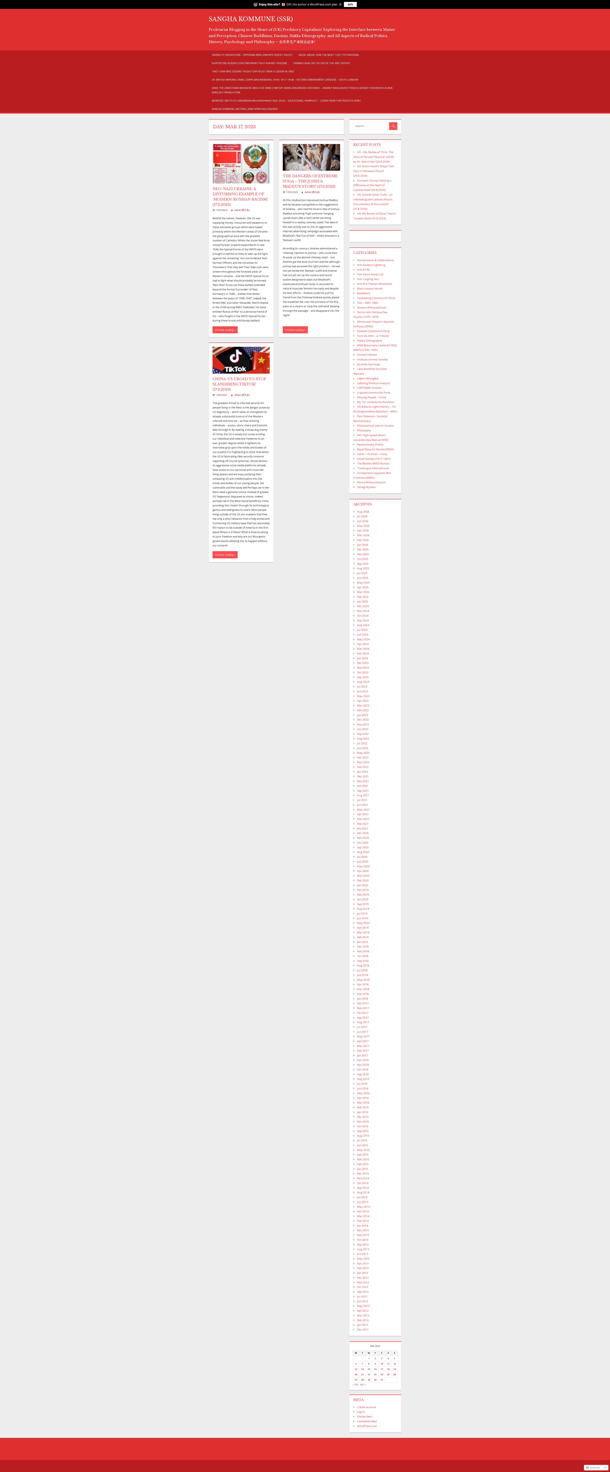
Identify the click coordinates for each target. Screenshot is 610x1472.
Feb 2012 (363, 1320)
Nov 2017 (363, 1008)
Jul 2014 (362, 1197)
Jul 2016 (362, 1083)
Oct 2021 (362, 786)
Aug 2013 (363, 1249)
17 (381, 1369)
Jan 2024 (362, 658)
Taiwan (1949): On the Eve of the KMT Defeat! (321, 63)
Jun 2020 (362, 861)
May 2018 (363, 980)
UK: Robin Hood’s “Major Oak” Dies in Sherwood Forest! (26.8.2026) (374, 171)
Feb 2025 (363, 597)
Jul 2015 (362, 1140)
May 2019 (363, 923)
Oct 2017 (362, 1013)
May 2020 (363, 866)
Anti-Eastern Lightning (371, 265)
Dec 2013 (363, 1230)
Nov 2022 (363, 724)
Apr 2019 (363, 927)
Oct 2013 (362, 1240)
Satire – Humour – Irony (372, 454)
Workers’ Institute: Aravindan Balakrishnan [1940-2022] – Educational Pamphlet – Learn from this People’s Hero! (286, 101)
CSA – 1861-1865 (367, 303)
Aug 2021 (363, 795)
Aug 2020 (363, 852)
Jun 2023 (362, 691)
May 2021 (363, 809)
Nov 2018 (363, 951)
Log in (361, 1412)
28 (362, 1379)
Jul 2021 (362, 800)
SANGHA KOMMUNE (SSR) (251, 19)
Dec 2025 (363, 549)
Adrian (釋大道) (242, 210)
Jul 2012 (362, 1296)
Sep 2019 (363, 904)
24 (381, 1374)
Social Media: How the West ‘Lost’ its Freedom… (329, 55)
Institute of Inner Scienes (372, 359)
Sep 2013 (363, 1244)
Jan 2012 (362, 1325)
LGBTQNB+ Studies (369, 388)
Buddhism (363, 293)
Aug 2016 (363, 1079)
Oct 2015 (362, 1126)
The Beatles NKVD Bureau (373, 463)
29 (369, 1379)
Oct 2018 (362, 956)
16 (375, 1369)
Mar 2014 (363, 1216)
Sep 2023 (363, 677)
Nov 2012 (363, 1282)
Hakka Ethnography (369, 340)
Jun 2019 (362, 918)
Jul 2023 (362, 686)
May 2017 (363, 1036)
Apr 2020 (363, 871)
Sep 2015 (363, 1131)
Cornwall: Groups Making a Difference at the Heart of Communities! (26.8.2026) (372, 185)
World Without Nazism (371, 482)
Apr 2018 (363, 984)
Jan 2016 (362, 1112)
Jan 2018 (362, 998)
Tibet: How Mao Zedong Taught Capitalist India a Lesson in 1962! (253, 71)
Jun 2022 (362, 748)
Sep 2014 (363, 1188)
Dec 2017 (363, 1003)
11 (388, 1363)
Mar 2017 (363, 1046)
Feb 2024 (363, 653)
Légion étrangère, (368, 378)
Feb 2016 (363, 1107)
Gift (350, 4)
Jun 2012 (362, 1301)
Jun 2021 (362, 805)
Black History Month (370, 288)
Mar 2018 (363, 989)
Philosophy (364, 430)
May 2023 (363, 696)
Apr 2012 (363, 1310)
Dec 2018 (363, 946)
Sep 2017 (363, 1017)
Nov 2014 (363, 1178)
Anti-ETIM (363, 269)
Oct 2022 (362, 729)
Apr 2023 (363, 700)
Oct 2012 (362, 1287)
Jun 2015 (362, 1145)
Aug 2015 (363, 1135)
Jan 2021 (362, 828)
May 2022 (363, 753)
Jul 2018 (362, 970)
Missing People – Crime (371, 397)
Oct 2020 (362, 842)
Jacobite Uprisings (368, 364)
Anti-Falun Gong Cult (370, 274)
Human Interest (367, 354)
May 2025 (363, 582)
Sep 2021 (363, 790)
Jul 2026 (362, 516)
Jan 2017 (362, 1055)
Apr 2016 (363, 1098)
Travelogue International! (373, 468)
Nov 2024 (363, 611)
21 (362, 1374)
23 (375, 1374)
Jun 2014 (362, 1202)
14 (362, 1369)
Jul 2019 (362, 913)
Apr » (362, 1384)
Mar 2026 (363, 535)
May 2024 (363, 639)
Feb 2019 (363, 937)
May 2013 (363, 1258)
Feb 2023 (363, 710)
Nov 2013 (363, 1235)
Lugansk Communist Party (373, 392)
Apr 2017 (363, 1041)
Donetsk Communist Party (373, 331)
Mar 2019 (363, 932)
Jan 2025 (362, 601)
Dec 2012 (363, 1277)
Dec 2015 (363, 1117)
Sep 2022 (363, 734)
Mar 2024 (363, 648)
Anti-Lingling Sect (368, 279)
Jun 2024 (362, 634)
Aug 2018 (363, 965)
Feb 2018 (363, 994)
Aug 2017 (363, 1022)
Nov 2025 (363, 554)
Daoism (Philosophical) (371, 307)
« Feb (355, 1384)
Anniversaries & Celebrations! (375, 260)
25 (388, 1374)
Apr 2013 (363, 1263)
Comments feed (367, 1421)
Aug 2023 (363, 682)
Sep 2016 (363, 1074)
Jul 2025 (362, 573)
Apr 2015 (363, 1154)
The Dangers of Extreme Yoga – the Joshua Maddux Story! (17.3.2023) (310, 181)
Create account (366, 1407)
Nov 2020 (363, 838)
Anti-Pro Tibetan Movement (374, 284)
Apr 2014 (363, 1211)
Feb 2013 (363, 1268)
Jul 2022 (362, 743)
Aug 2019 (363, 909)
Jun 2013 (362, 1254)
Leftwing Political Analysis (373, 383)
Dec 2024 (363, 606)
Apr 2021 (363, 814)
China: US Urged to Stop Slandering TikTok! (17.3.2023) (239, 384)
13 (356, 1369)
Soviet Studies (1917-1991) (373, 459)
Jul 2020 (362, 857)
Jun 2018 (362, 975)
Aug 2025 (363, 568)
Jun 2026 (362, 521)
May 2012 (363, 1306)
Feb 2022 (363, 767)
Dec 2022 (363, 719)
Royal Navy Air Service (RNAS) (375, 449)
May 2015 (363, 1150)
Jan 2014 (362, 1225)
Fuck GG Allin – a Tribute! (373, 336)
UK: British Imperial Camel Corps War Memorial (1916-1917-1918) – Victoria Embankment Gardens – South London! (285, 80)
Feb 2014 (363, 1221)
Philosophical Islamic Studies (375, 425)
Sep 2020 (363, 847)
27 (356, 1379)
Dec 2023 (363, 663)
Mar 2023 (363, 705)
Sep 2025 (363, 563)
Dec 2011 (363, 1329)
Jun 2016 (362, 1088)
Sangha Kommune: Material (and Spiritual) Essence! (245, 109)
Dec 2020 (363, 833)
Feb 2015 (363, 1164)
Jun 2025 (362, 578)
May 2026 (363, 526)
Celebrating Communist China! (376, 298)
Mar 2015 (363, 1159)
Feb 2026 (363, 540)
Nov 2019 (363, 894)
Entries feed (364, 1416)
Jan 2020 (362, 885)
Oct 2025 (362, 559)
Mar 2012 (363, 1315)
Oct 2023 (362, 672)
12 (394, 1363)
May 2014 (363, 1206)
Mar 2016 (363, 1102)
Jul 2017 (362, 1027)
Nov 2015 (363, 1121)
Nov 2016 (363, 1065)
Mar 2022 (363, 762)
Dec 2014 (363, 1173)
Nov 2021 (363, 781)
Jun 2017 (362, 1032)
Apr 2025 (363, 587)
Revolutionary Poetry (370, 444)
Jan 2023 (362, 715)
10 (381, 1363)
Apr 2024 (363, 644)
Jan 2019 (362, 942)
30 (375, 1379)
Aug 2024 (363, 625)
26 (394, 1374)
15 (369, 1369)
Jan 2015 (362, 1169)
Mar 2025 (363, 592)
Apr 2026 (363, 530)
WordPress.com (367, 1426)
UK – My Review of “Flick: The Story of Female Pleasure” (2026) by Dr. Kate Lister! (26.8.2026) (373, 156)
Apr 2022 (363, 757)
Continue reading (224, 329)
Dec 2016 (363, 1060)
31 (381, 1379)
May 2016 (363, 1093)
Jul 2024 (362, 630)
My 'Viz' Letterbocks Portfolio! (375, 402)
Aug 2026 (363, 511)
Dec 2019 (363, 890)
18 (388, 1369)
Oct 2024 (362, 615)
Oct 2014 (362, 1183)
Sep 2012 (363, 1292)
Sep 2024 (363, 620)
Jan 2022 (362, 772)
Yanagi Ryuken (366, 487)
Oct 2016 (362, 1069)
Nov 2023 (363, 667)
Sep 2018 (363, 961)
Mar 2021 (363, 819)
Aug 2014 (363, 1192)
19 (394, 1369)
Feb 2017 (363, 1050)
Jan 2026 (362, 545)
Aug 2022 (363, 738)
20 (356, 1374)
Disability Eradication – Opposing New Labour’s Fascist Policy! (252, 55)
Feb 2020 (363, 880)
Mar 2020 (363, 875)
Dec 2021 (363, 776)
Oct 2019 (362, 899)
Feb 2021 (363, 823)
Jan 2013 (362, 1273)
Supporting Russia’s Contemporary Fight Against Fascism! (249, 63)
